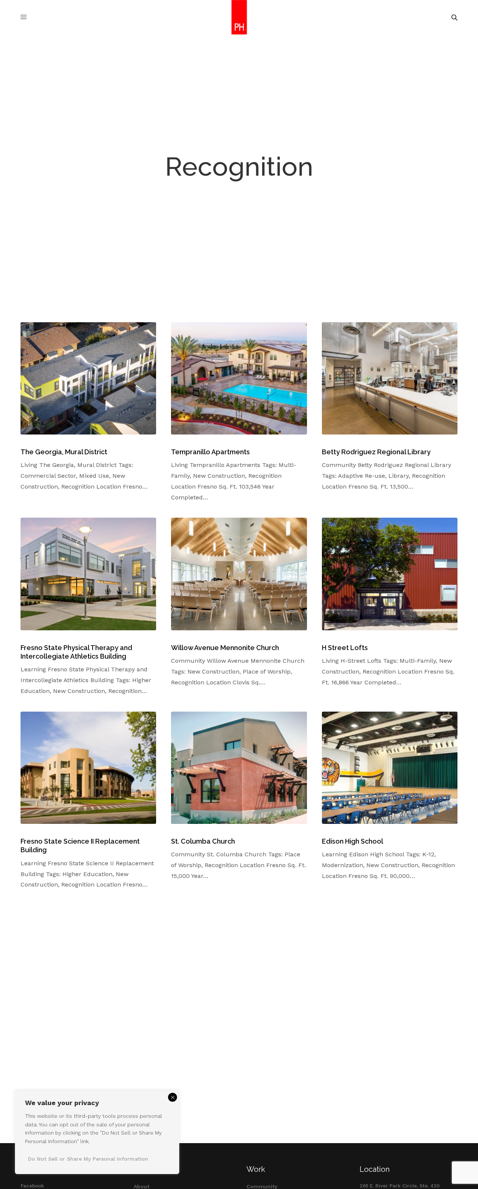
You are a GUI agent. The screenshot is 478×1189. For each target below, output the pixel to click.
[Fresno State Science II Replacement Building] (88, 768)
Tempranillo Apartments (210, 452)
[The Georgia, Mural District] (88, 378)
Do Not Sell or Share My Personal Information (88, 1159)
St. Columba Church (203, 841)
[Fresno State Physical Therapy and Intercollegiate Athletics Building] (88, 574)
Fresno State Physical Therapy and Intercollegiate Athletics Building (76, 652)
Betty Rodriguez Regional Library (376, 452)
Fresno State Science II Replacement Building (80, 845)
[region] (97, 1132)
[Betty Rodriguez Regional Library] (389, 378)
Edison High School (352, 841)
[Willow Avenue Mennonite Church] (239, 574)
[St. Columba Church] (239, 768)
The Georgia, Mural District (64, 452)
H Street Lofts (345, 648)
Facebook (32, 1186)
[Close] (172, 1097)
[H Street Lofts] (389, 574)
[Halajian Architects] (239, 17)
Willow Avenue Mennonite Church (225, 648)
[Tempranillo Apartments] (239, 378)
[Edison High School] (389, 768)
